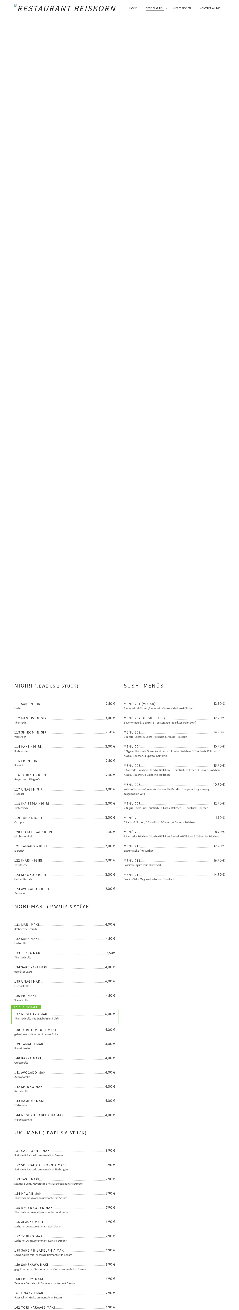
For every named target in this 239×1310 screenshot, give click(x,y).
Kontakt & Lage (210, 8)
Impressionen (182, 8)
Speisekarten (155, 8)
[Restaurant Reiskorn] (67, 8)
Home (133, 8)
